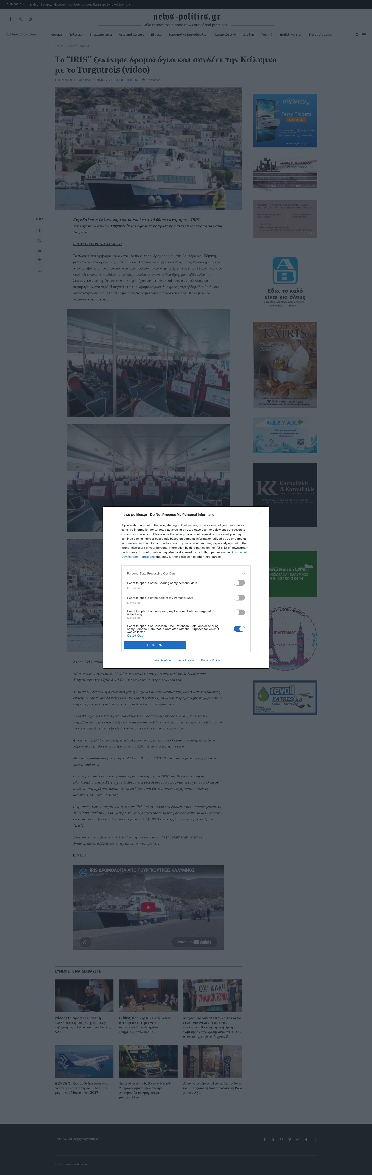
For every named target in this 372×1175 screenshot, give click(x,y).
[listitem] (186, 573)
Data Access (186, 660)
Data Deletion (161, 660)
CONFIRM (155, 645)
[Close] (260, 515)
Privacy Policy (210, 660)
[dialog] (186, 587)
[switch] (239, 583)
